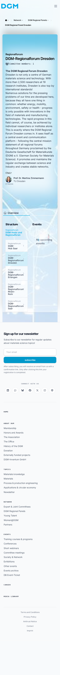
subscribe (30, 360)
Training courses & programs (18, 539)
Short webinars (11, 548)
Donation (8, 450)
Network (17, 20)
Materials (8, 478)
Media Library (11, 596)
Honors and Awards (13, 432)
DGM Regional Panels (37, 20)
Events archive (11, 570)
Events (7, 534)
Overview (13, 212)
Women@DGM (11, 520)
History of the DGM (13, 446)
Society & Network (13, 557)
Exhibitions (9, 561)
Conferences (10, 543)
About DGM (9, 423)
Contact (30, 626)
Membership (10, 428)
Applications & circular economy (20, 487)
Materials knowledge (14, 474)
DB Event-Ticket (12, 575)
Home (6, 412)
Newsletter (9, 492)
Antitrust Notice (30, 621)
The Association (12, 437)
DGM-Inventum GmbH (15, 459)
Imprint (30, 630)
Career (7, 585)
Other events (10, 566)
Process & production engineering (21, 483)
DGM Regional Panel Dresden (18, 25)
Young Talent (10, 515)
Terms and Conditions (30, 612)
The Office (9, 441)
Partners (8, 524)
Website (10, 184)
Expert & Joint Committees (17, 506)
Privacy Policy (30, 617)
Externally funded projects (17, 455)
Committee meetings (14, 552)
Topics (7, 469)
